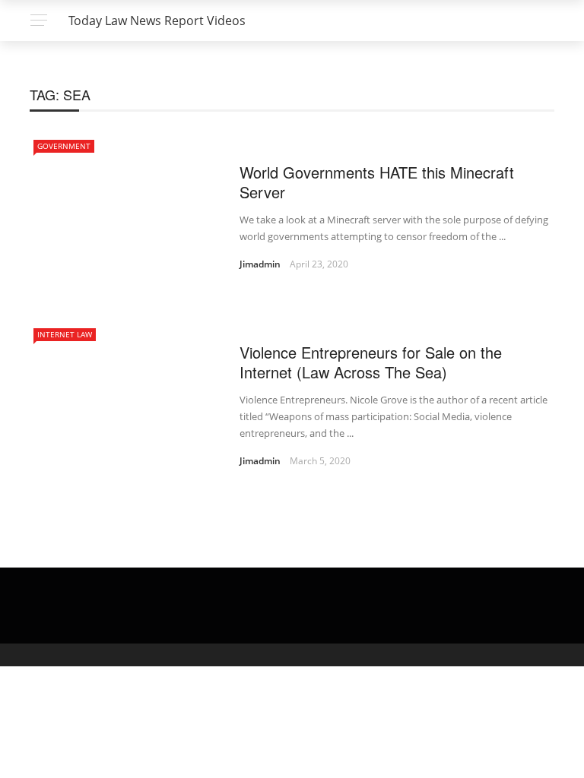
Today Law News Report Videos (157, 20)
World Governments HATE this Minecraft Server (377, 182)
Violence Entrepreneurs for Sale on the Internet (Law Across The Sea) (371, 362)
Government (63, 146)
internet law (64, 334)
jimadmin (260, 264)
